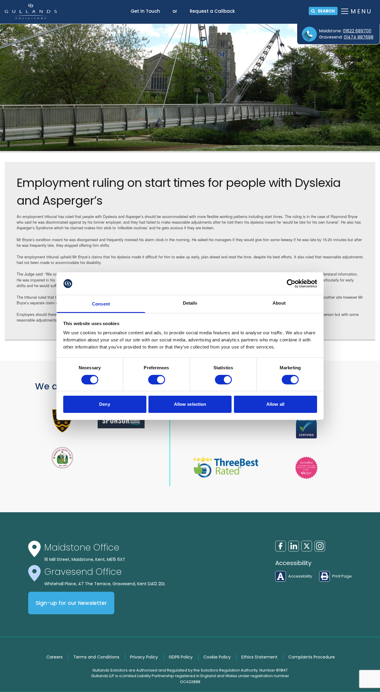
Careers (54, 657)
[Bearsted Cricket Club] (62, 457)
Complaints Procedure (311, 657)
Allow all (275, 404)
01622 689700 (357, 31)
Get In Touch (145, 11)
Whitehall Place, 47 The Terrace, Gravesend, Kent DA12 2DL (104, 584)
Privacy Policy (144, 657)
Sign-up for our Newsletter (71, 603)
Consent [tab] (101, 303)
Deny (104, 404)
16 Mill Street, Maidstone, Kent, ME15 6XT (84, 559)
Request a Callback (212, 11)
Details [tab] (190, 303)
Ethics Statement (259, 657)
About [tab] (279, 303)
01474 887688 (358, 37)
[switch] (156, 379)
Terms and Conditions (96, 657)
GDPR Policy (181, 657)
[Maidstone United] (62, 420)
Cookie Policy (217, 657)
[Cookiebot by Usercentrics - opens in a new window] (291, 283)
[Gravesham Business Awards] (121, 420)
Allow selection (190, 404)
